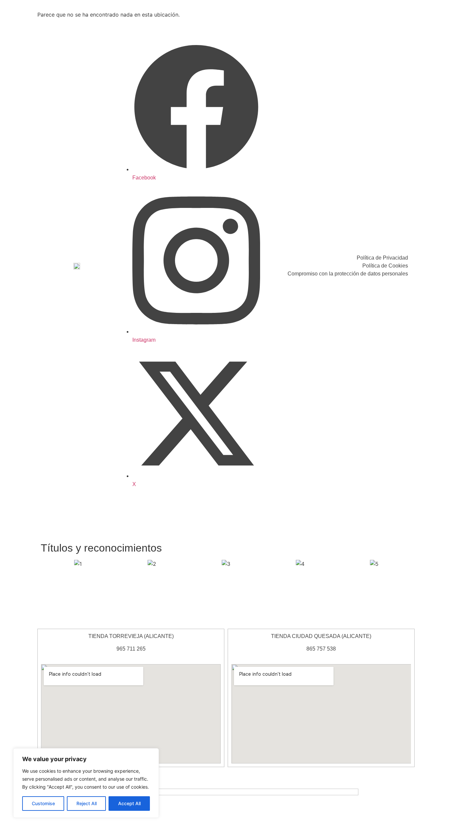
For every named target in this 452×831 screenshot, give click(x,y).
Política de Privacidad (382, 258)
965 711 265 (131, 649)
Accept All (129, 803)
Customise (43, 803)
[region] (86, 783)
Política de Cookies (385, 266)
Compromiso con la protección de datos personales (348, 273)
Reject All (86, 803)
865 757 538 (321, 649)
